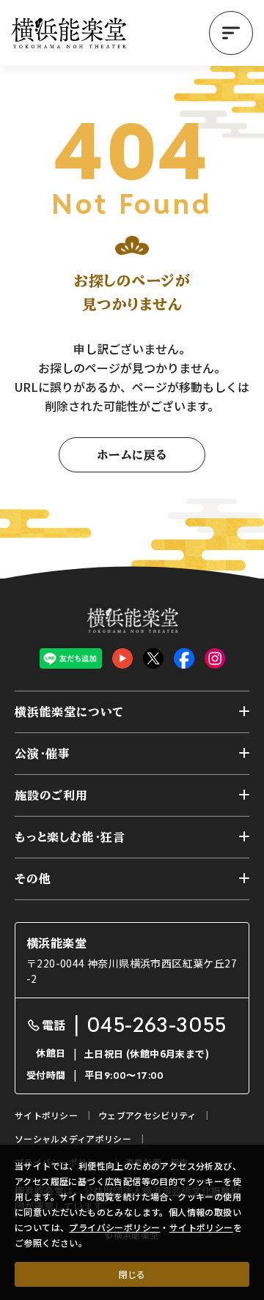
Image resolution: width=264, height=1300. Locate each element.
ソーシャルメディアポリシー (73, 1138)
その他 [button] (33, 879)
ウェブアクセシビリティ (147, 1115)
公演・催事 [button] (42, 753)
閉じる (132, 1274)
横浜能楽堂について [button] (69, 712)
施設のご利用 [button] (51, 795)
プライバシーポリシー (114, 1227)
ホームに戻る (132, 455)
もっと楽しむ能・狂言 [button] (70, 837)
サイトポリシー (201, 1227)
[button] (231, 33)
